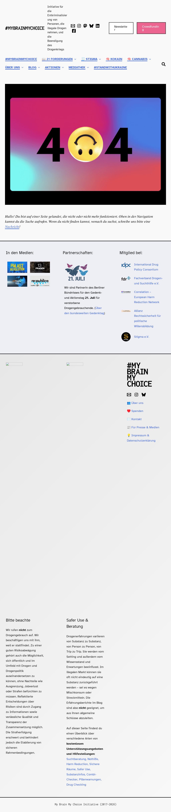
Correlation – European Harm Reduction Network (146, 297)
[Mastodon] (85, 26)
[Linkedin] (98, 26)
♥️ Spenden (135, 411)
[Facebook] (74, 31)
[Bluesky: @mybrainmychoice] (144, 395)
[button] (121, 28)
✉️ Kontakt (134, 419)
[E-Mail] (129, 395)
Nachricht (12, 226)
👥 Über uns (135, 403)
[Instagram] (79, 26)
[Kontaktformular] (73, 26)
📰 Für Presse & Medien (143, 427)
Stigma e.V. (141, 337)
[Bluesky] (91, 26)
